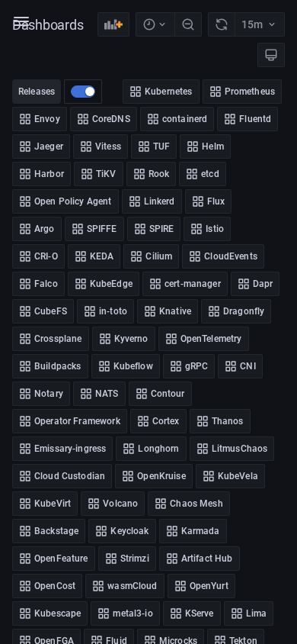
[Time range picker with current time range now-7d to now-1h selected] (155, 24)
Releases (36, 91)
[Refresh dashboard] (221, 24)
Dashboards (48, 25)
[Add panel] (113, 24)
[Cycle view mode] (271, 55)
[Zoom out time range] (188, 24)
